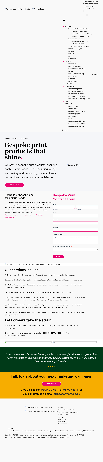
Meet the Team (74, 106)
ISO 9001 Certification (76, 126)
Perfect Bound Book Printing (81, 34)
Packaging (72, 51)
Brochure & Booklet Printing (78, 29)
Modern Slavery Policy (60, 437)
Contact (95, 75)
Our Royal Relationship (76, 111)
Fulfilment (71, 79)
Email (55, 213)
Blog (66, 101)
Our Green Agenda (75, 89)
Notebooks (72, 59)
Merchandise (73, 81)
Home (7, 138)
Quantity (56, 227)
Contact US (51, 384)
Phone (55, 220)
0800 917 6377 (50, 389)
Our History (72, 109)
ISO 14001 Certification (76, 124)
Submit (58, 256)
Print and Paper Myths (76, 96)
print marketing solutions (46, 312)
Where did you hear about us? (62, 246)
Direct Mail (72, 64)
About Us (68, 104)
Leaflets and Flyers (75, 49)
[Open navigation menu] (83, 11)
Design (70, 71)
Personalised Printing (76, 74)
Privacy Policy (28, 437)
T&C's (48, 437)
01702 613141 (71, 389)
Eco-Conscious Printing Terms (79, 99)
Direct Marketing (74, 66)
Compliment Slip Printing (80, 46)
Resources (72, 116)
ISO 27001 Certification (76, 121)
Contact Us (91, 431)
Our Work (68, 84)
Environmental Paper (76, 94)
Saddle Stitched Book (79, 31)
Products (68, 26)
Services (68, 61)
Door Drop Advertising (76, 69)
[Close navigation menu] (86, 15)
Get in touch (14, 185)
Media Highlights (74, 114)
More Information (58, 234)
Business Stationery (75, 39)
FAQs (70, 119)
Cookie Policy (40, 437)
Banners (71, 56)
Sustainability (70, 86)
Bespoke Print (73, 76)
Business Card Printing (79, 41)
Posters (71, 54)
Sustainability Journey (76, 91)
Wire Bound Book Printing (80, 36)
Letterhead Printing (78, 44)
